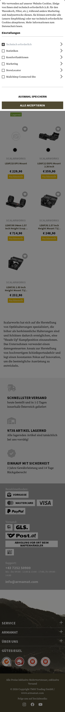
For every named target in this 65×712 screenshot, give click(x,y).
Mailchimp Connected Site (21, 76)
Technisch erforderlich (19, 44)
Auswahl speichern (32, 96)
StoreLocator (13, 70)
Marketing (12, 64)
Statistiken (12, 51)
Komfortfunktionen (17, 57)
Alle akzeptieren (32, 105)
